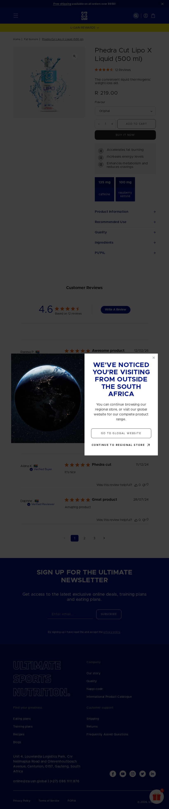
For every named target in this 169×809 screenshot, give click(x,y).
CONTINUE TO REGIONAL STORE (118, 445)
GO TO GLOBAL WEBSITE (121, 433)
